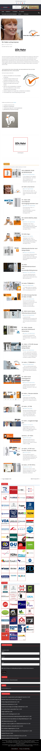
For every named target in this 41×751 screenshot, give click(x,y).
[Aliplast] (13, 486)
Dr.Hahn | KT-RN (27, 406)
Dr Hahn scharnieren (28, 187)
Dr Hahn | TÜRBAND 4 (28, 362)
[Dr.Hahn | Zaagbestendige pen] (12, 423)
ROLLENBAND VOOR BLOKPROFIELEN (28, 171)
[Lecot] (5, 542)
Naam (2, 662)
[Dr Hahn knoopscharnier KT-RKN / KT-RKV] (12, 297)
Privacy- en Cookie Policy (24, 748)
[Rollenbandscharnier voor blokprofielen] (12, 251)
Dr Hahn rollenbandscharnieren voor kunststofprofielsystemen (29, 267)
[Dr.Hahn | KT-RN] (12, 409)
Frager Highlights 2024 (6, 478)
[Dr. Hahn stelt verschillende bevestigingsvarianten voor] (12, 202)
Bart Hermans (10, 44)
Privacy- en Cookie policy (12, 668)
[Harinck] (22, 502)
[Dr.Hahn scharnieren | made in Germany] (20, 144)
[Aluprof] (14, 494)
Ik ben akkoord (15, 748)
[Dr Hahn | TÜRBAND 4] (12, 365)
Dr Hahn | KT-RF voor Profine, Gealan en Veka (29, 449)
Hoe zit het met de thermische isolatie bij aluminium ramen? (13, 716)
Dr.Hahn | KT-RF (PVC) (28, 465)
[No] (39, 745)
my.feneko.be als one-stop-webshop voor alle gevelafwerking (13, 718)
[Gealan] (5, 502)
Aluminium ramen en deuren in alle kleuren (10, 735)
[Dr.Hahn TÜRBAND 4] (12, 286)
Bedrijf (3, 657)
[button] (10, 11)
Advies (19, 14)
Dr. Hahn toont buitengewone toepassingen (26, 378)
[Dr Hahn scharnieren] (12, 189)
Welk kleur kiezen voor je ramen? (8, 699)
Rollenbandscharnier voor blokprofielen (30, 249)
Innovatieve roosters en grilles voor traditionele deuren (12, 723)
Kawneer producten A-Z (6, 738)
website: (14, 102)
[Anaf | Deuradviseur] (22, 526)
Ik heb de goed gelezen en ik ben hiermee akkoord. (18, 668)
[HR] (5, 494)
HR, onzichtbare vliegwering (7, 728)
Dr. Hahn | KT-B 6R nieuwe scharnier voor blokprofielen (30, 346)
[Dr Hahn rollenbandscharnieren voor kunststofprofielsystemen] (12, 267)
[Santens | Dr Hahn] (12, 438)
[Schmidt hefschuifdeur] (30, 494)
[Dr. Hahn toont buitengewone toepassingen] (12, 379)
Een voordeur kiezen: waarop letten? (8, 709)
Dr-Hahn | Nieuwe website (30, 393)
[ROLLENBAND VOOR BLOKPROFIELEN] (12, 173)
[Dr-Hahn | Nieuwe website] (12, 396)
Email (2, 651)
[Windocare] (30, 486)
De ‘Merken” (15, 11)
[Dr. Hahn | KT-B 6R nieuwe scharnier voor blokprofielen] (12, 346)
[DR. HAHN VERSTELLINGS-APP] (12, 220)
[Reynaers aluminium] (30, 502)
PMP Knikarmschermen (6, 721)
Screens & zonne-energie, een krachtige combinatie (11, 706)
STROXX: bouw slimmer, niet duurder (9, 726)
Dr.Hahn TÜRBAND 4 (28, 283)
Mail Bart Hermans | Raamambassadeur (9, 680)
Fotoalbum (26, 14)
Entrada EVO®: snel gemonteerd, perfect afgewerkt (11, 697)
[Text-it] (22, 573)
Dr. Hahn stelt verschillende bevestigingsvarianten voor (30, 201)
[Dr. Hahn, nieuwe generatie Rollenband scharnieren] (12, 330)
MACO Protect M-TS (35, 478)
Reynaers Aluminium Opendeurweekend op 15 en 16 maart (13, 730)
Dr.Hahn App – (26, 234)
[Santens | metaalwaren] (5, 510)
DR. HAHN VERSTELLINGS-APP (29, 219)
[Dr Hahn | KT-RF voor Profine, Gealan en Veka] (12, 451)
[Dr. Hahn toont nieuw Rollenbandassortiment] (12, 313)
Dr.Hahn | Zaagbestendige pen (30, 421)
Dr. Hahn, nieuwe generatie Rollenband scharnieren (28, 329)
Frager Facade (4, 711)
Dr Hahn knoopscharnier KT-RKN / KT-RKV (29, 296)
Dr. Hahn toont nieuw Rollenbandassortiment (29, 312)
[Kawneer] (22, 494)
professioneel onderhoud (6, 704)
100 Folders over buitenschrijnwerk (9, 14)
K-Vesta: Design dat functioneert (8, 701)
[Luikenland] (14, 502)
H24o (32, 236)
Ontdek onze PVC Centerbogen (7, 714)
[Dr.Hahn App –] (12, 236)
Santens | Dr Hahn (27, 435)
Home (3, 11)
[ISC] (22, 486)
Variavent (3, 733)
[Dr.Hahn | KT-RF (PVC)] (12, 467)
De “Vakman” (21, 11)
